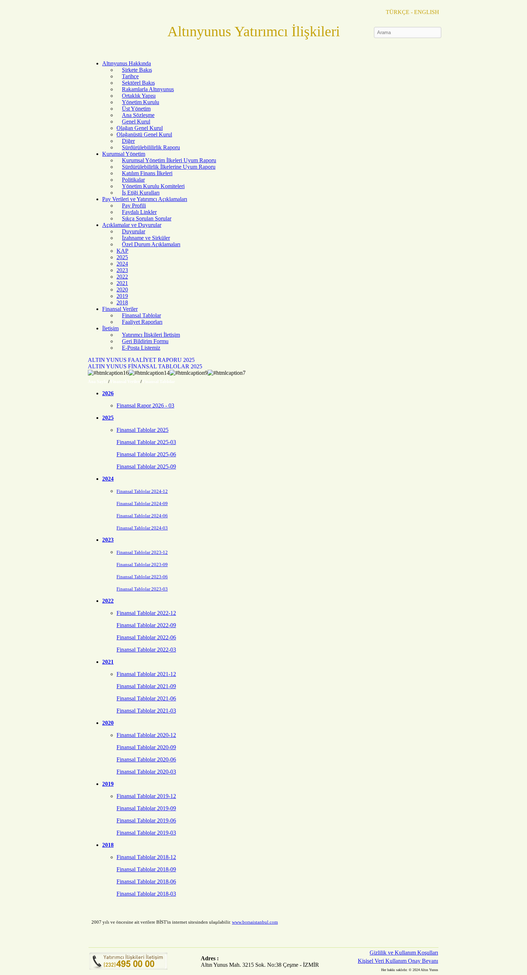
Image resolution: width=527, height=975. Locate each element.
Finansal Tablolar (141, 315)
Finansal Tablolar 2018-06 (146, 881)
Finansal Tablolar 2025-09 (146, 466)
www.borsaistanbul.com (255, 922)
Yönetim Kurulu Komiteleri (153, 186)
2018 (122, 302)
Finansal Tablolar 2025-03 (146, 442)
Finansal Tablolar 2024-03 (142, 528)
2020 (122, 289)
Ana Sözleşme (138, 115)
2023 (122, 270)
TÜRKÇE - (399, 12)
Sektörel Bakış (138, 83)
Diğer (128, 141)
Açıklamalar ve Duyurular (131, 225)
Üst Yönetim (136, 109)
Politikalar (133, 180)
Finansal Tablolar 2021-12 (146, 674)
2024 (122, 264)
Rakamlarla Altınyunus (148, 89)
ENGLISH (426, 12)
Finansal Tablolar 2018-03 (146, 894)
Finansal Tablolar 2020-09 (146, 747)
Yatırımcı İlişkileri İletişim (151, 335)
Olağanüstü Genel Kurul (144, 134)
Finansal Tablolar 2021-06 (146, 698)
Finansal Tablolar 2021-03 (146, 711)
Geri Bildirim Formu (145, 341)
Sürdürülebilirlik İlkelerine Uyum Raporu (168, 167)
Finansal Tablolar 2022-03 (146, 650)
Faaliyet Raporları (142, 322)
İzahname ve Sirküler (146, 238)
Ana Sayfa (97, 381)
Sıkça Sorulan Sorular (146, 218)
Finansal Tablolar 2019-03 (146, 833)
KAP (122, 251)
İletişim (110, 328)
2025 (122, 257)
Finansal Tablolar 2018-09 (146, 869)
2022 (122, 277)
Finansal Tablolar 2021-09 (146, 686)
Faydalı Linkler (139, 212)
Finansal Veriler (120, 309)
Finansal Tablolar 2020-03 (146, 772)
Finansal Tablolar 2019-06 (146, 820)
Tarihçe (130, 76)
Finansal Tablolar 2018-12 (146, 857)
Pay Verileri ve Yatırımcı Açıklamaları (144, 199)
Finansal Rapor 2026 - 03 (145, 405)
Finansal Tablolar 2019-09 (146, 808)
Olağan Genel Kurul (140, 128)
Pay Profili (134, 205)
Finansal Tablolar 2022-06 (146, 637)
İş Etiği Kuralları (141, 193)
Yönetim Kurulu (140, 102)
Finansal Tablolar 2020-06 (146, 759)
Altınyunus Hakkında (126, 63)
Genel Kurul (136, 121)
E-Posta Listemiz (141, 348)
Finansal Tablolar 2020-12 (146, 735)
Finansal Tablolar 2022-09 (146, 625)
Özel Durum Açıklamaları (151, 244)
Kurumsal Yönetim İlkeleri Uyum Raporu (169, 160)
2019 (122, 296)
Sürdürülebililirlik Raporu (151, 147)
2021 (122, 283)
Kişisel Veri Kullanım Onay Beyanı (398, 961)
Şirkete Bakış (137, 70)
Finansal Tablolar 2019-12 (146, 796)
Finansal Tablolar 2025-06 (146, 454)
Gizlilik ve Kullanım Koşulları (404, 953)
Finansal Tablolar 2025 (142, 430)
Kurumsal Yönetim (123, 154)
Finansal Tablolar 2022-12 (146, 613)
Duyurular (133, 231)
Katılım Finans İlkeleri (147, 173)
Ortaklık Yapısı (139, 96)
